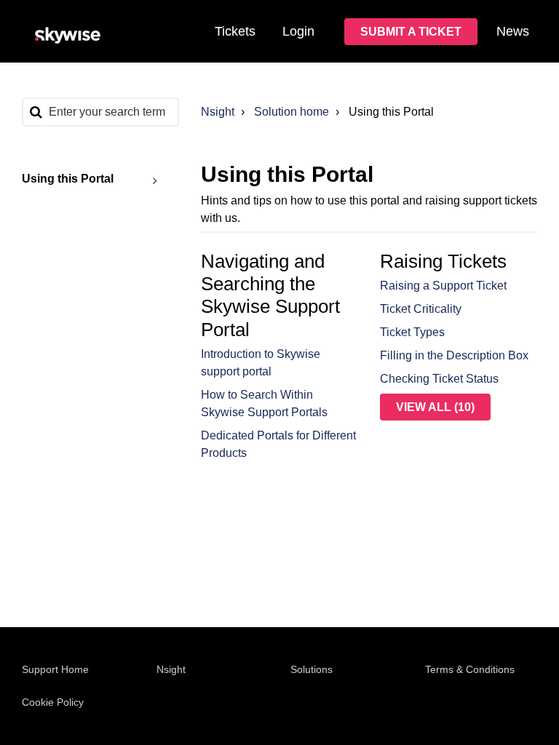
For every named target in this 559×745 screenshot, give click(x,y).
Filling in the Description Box (454, 355)
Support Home (55, 669)
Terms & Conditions (470, 669)
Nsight (217, 111)
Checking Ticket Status (439, 378)
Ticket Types (412, 332)
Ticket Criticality (420, 309)
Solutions (311, 669)
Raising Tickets (443, 261)
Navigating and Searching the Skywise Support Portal (270, 295)
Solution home (291, 111)
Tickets (235, 31)
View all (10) (435, 407)
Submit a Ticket (410, 31)
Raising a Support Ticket (443, 285)
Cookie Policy (53, 702)
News (512, 31)
